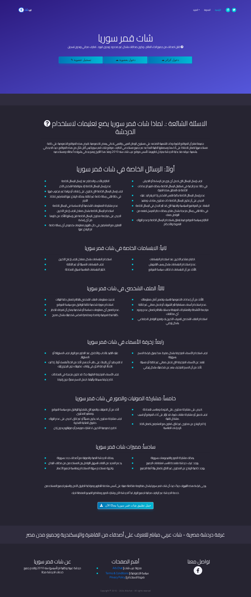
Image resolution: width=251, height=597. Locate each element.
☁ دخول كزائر (170, 60)
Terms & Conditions (117, 573)
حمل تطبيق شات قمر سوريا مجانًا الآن (127, 505)
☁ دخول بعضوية (125, 60)
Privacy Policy (117, 577)
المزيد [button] (195, 10)
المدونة (207, 10)
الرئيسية (219, 10)
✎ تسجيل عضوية (81, 60)
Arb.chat (128, 591)
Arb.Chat (118, 568)
